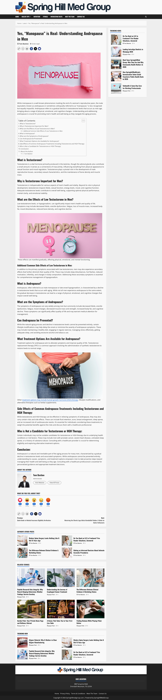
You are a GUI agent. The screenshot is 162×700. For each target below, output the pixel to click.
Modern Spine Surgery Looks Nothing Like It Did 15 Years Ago (22, 540)
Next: (84, 520)
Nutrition (37, 17)
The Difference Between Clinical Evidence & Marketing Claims (22, 553)
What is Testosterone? (28, 124)
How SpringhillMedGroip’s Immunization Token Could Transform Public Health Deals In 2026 (116, 76)
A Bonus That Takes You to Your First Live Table (59, 622)
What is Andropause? (27, 133)
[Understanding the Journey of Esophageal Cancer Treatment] (61, 577)
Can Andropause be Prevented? (31, 139)
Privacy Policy (65, 694)
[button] (18, 48)
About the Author (27, 151)
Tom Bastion (24, 44)
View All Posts (54, 483)
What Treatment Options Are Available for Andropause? (39, 141)
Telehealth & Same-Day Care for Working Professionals (116, 88)
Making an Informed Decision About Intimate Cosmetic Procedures (67, 553)
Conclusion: (25, 149)
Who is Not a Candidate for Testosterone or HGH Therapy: (40, 146)
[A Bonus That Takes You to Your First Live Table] (61, 609)
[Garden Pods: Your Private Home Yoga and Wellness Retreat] (31, 609)
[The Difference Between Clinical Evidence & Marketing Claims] (90, 577)
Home (17, 17)
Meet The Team (69, 17)
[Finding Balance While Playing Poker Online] (90, 609)
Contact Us (81, 17)
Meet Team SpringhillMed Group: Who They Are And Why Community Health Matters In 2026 (116, 64)
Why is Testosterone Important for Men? (34, 126)
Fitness (45, 17)
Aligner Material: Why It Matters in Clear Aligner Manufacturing (22, 642)
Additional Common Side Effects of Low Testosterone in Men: (43, 131)
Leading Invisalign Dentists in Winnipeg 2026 (116, 52)
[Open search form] (146, 16)
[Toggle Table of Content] (82, 120)
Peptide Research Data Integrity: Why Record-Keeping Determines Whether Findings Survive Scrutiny (30, 591)
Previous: (34, 519)
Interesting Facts (56, 17)
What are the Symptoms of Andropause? (34, 136)
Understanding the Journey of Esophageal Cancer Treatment (57, 590)
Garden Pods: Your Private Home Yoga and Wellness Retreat (30, 622)
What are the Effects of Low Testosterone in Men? (37, 129)
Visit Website (39, 483)
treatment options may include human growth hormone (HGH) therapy (50, 400)
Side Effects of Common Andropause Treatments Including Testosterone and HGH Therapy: (52, 144)
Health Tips (25, 17)
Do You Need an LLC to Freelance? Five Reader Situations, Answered (67, 540)
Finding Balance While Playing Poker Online (89, 622)
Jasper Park (22, 597)
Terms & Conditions (78, 694)
